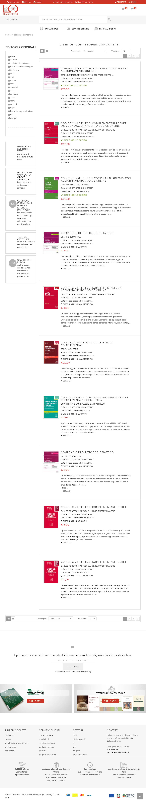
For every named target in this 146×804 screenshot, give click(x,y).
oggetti (76, 751)
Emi (10, 114)
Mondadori (13, 87)
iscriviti (73, 666)
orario (38, 2)
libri (75, 735)
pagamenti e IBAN (47, 754)
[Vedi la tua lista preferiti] (123, 9)
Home (8, 35)
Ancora (11, 101)
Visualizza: (115, 51)
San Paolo (12, 60)
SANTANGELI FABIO (69, 349)
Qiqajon (11, 108)
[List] (42, 51)
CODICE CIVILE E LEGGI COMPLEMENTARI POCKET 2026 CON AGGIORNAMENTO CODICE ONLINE (93, 124)
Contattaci (14, 2)
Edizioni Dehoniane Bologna (20, 67)
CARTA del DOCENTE (64, 2)
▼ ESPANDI (66, 107)
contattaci (10, 751)
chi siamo (9, 735)
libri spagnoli (79, 739)
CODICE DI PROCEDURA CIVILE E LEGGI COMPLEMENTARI (87, 344)
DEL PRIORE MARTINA (103, 75)
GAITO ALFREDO (97, 404)
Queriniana (13, 94)
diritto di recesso (46, 747)
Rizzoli (11, 84)
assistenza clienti (47, 743)
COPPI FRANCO (68, 185)
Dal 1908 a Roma (22, 769)
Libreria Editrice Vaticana (19, 63)
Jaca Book (12, 104)
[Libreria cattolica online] (10, 10)
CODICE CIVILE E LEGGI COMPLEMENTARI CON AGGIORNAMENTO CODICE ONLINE (91, 289)
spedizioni (44, 739)
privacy (42, 751)
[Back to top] (140, 797)
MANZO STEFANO (85, 75)
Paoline (11, 56)
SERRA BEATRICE (68, 75)
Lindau (11, 90)
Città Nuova (13, 70)
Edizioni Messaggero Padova (20, 111)
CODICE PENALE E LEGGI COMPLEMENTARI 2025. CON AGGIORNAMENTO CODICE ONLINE (96, 179)
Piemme (12, 80)
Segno (11, 77)
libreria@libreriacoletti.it (119, 752)
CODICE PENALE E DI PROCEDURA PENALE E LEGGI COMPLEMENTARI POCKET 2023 (94, 398)
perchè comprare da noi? (17, 743)
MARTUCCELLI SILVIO (87, 130)
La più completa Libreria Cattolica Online (56, 770)
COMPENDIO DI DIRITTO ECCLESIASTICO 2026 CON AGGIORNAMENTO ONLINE (94, 70)
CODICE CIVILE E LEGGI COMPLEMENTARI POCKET (93, 507)
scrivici (27, 2)
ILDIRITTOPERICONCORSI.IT (80, 78)
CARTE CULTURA (86, 2)
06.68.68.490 (113, 749)
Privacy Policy (85, 671)
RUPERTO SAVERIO (106, 130)
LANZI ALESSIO (82, 185)
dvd (75, 747)
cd (74, 743)
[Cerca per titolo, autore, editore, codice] (124, 19)
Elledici (11, 73)
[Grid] (46, 51)
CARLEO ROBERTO (69, 130)
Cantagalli (12, 118)
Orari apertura (90, 769)
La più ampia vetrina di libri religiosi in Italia (124, 770)
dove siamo (10, 747)
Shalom (11, 97)
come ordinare (46, 735)
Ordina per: (75, 51)
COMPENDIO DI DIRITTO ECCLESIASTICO (87, 233)
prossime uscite (80, 754)
